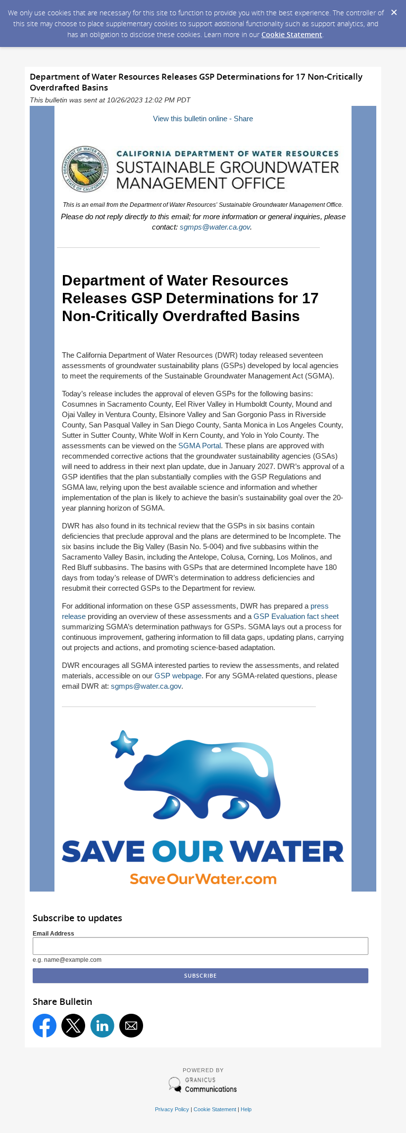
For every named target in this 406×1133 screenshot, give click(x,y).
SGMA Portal (199, 445)
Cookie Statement (291, 34)
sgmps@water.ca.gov (215, 227)
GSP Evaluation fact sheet (296, 616)
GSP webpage (178, 675)
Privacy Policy (172, 1109)
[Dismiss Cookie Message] (393, 9)
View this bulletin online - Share (203, 118)
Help (246, 1109)
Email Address (53, 933)
